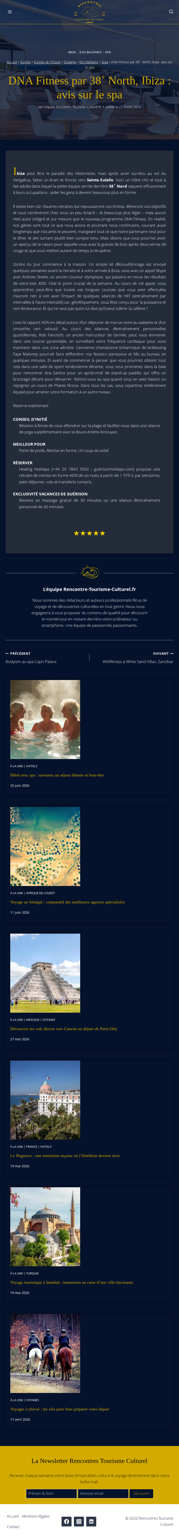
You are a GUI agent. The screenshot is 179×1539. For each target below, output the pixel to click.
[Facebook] (67, 1522)
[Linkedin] (91, 1522)
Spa (108, 52)
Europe (25, 62)
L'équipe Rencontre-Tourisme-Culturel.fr (72, 107)
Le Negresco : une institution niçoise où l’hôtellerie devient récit (65, 1155)
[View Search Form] (171, 12)
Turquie (32, 1273)
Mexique (32, 1020)
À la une (16, 766)
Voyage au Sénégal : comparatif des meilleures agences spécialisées (67, 902)
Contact (13, 1526)
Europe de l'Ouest (47, 62)
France (31, 1146)
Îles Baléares (90, 52)
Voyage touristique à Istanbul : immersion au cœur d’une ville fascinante (71, 1282)
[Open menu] (10, 12)
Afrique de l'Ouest (40, 893)
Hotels (31, 766)
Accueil (12, 62)
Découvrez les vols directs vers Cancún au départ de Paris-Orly (63, 1028)
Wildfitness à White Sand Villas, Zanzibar (138, 657)
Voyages (48, 1020)
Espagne (70, 62)
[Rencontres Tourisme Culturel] (89, 12)
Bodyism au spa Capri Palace (31, 657)
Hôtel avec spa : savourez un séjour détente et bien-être (57, 775)
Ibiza (72, 52)
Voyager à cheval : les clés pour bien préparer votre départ (59, 1409)
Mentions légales (36, 1516)
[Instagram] (79, 1522)
